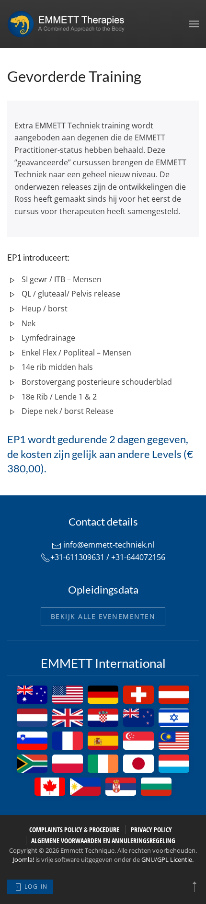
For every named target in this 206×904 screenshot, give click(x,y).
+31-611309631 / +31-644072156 (107, 557)
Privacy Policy (151, 829)
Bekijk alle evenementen (103, 616)
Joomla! (23, 859)
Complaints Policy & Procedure (74, 829)
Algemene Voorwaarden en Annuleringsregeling (103, 840)
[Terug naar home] (69, 24)
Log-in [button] (35, 886)
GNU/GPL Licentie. (167, 859)
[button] (194, 24)
